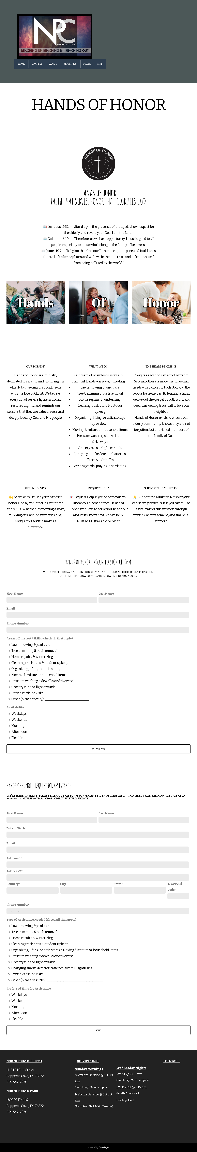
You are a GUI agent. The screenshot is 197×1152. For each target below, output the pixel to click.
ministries (70, 63)
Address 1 (13, 858)
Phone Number (17, 623)
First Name (14, 593)
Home (21, 63)
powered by (98, 1147)
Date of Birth (15, 828)
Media (87, 63)
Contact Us (98, 749)
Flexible (17, 738)
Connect (37, 63)
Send (98, 1030)
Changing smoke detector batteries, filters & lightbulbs (51, 968)
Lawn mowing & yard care (30, 645)
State (117, 884)
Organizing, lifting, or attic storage (36, 669)
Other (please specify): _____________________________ (50, 699)
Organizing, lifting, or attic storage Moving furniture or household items (64, 950)
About (53, 63)
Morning (18, 726)
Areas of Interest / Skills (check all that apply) (39, 638)
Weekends (19, 720)
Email (10, 608)
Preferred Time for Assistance (28, 988)
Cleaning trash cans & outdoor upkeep (39, 663)
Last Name (106, 593)
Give (99, 63)
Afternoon (19, 732)
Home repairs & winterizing (32, 657)
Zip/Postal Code (174, 887)
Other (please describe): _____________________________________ (57, 980)
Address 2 (13, 871)
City (63, 884)
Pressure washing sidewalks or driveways (42, 681)
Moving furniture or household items (38, 675)
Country (12, 884)
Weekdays (19, 714)
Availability (15, 707)
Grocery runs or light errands (33, 687)
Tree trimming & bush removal (34, 651)
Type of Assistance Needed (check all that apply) (41, 919)
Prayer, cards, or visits (27, 693)
